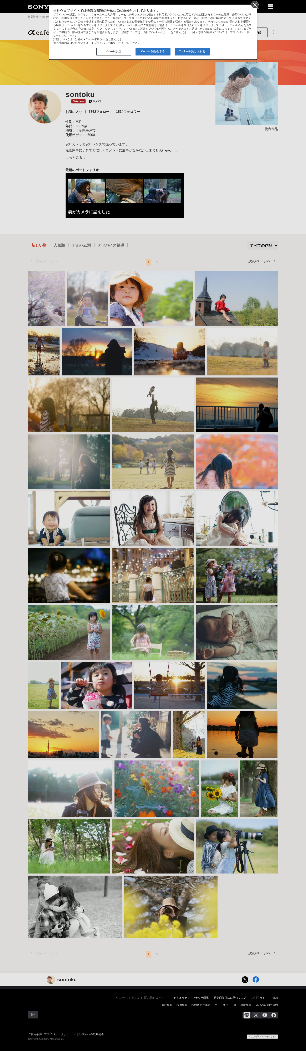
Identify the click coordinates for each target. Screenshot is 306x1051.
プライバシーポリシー (107, 43)
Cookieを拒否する (153, 51)
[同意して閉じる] (254, 4)
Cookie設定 (113, 51)
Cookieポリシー (95, 39)
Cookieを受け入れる (192, 51)
